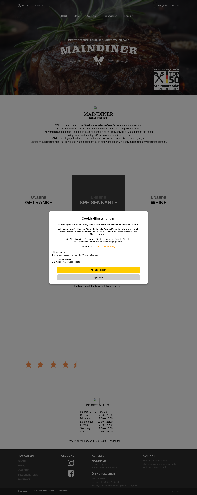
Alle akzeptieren (98, 270)
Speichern (98, 277)
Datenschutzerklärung (104, 246)
